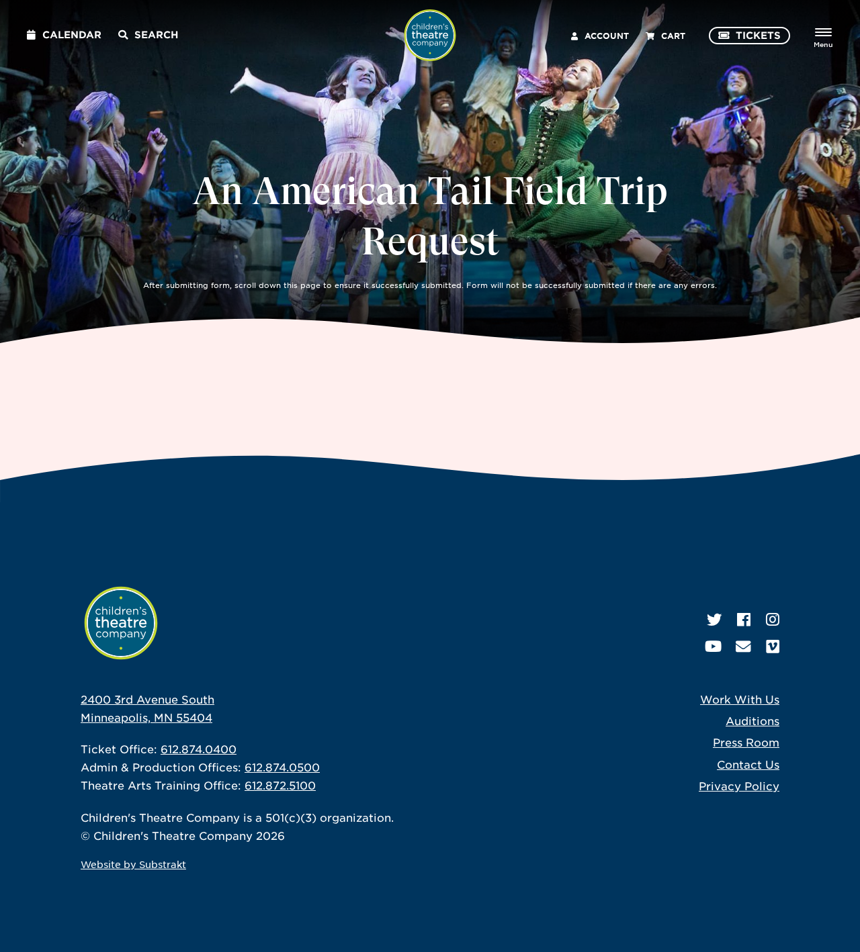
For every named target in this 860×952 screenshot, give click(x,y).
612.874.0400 (198, 748)
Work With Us (739, 699)
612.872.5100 (280, 785)
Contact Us (748, 764)
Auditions (752, 720)
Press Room (746, 742)
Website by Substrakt (133, 864)
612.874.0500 (282, 766)
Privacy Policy (739, 785)
